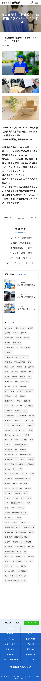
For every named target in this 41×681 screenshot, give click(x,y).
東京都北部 (8, 381)
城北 (31, 561)
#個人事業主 (27, 238)
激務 (6, 508)
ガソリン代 (20, 508)
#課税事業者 (25, 243)
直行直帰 (31, 532)
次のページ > (33, 219)
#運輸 (18, 258)
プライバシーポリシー (11, 347)
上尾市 (12, 367)
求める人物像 (9, 338)
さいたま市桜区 (29, 367)
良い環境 (7, 386)
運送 (13, 406)
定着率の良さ (14, 372)
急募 (22, 381)
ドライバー (8, 352)
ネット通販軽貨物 (10, 580)
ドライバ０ (8, 410)
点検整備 (7, 483)
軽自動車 (22, 396)
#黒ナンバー (29, 263)
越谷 (11, 566)
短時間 (16, 440)
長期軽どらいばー (18, 542)
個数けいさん (9, 556)
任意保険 (7, 542)
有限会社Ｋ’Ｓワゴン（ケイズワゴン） (16, 357)
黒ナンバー (20, 391)
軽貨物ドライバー (19, 328)
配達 (6, 367)
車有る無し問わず (29, 527)
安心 (27, 381)
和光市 (20, 561)
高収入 (19, 401)
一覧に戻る (20, 219)
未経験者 (14, 376)
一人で (12, 508)
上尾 (6, 566)
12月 (6, 503)
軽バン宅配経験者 (22, 571)
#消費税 (14, 243)
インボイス (24, 474)
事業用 (23, 459)
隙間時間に (8, 440)
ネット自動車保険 (19, 547)
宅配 (23, 362)
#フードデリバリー (14, 263)
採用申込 (7, 342)
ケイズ (7, 425)
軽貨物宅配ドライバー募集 (13, 551)
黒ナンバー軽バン (10, 576)
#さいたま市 (13, 253)
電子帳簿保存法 (19, 478)
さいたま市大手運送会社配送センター (16, 513)
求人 (22, 347)
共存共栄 (7, 444)
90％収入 (25, 444)
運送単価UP (17, 493)
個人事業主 (23, 386)
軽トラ (28, 478)
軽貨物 (28, 347)
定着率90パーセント (20, 430)
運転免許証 (28, 488)
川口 (26, 561)
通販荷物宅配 (9, 517)
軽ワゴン (7, 435)
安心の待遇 (23, 449)
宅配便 (13, 503)
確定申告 (28, 542)
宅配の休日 (31, 556)
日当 (15, 449)
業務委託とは (30, 425)
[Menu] (36, 2)
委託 (27, 435)
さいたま (7, 469)
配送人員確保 (24, 483)
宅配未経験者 (30, 464)
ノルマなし (24, 440)
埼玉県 (15, 386)
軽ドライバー (22, 580)
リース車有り (29, 406)
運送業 (16, 381)
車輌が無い (17, 410)
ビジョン (15, 333)
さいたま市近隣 (9, 571)
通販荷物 (23, 566)
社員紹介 (26, 338)
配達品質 (17, 537)
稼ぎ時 (28, 503)
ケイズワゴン (29, 420)
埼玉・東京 (31, 547)
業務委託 (19, 367)
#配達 (30, 253)
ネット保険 (8, 547)
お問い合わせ (17, 342)
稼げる (29, 376)
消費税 (32, 474)
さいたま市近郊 (9, 391)
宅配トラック (18, 420)
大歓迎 (7, 406)
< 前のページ (7, 219)
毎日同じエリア (20, 556)
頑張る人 (7, 396)
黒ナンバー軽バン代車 (11, 474)
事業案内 (23, 333)
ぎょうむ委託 (22, 576)
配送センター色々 (10, 561)
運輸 (30, 430)
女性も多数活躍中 (21, 532)
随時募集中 (31, 459)
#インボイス (14, 238)
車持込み (23, 372)
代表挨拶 (7, 333)
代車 (6, 372)
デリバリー (20, 503)
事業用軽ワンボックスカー (13, 527)
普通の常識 (8, 537)
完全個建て (8, 430)
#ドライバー (28, 258)
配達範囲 (31, 415)
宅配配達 (21, 464)
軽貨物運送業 (9, 532)
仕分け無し (8, 420)
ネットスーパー (21, 415)
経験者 (7, 376)
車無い (31, 372)
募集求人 (17, 362)
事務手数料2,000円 (25, 454)
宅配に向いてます (10, 488)
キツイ (26, 493)
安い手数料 (8, 449)
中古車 (15, 396)
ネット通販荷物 (9, 415)
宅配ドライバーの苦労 (11, 522)
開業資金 (15, 498)
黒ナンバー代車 (17, 469)
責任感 (20, 488)
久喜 (17, 566)
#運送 (10, 258)
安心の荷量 (16, 444)
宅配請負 (18, 517)
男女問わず (8, 493)
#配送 (23, 253)
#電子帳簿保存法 (16, 248)
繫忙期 (15, 483)
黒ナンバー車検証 (26, 498)
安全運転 (19, 406)
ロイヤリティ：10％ (11, 454)
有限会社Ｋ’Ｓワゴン (18, 425)
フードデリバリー (18, 435)
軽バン (29, 362)
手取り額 (7, 498)
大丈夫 (26, 410)
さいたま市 (8, 328)
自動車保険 (25, 537)
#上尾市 (28, 248)
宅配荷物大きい (25, 522)
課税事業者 (8, 478)
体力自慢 (22, 376)
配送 (31, 440)
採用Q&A (18, 338)
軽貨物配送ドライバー (11, 459)
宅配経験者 (27, 401)
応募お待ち (8, 362)
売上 (25, 551)
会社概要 (30, 328)
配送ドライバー (9, 401)
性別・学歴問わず (10, 464)
